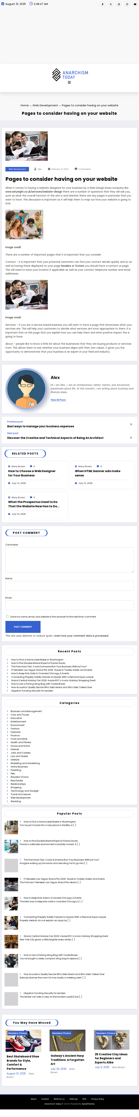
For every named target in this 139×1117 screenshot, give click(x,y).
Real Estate (17, 780)
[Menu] (69, 82)
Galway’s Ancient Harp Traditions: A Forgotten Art (23, 1060)
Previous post (15, 421)
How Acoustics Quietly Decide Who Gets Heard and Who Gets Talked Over (51, 687)
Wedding (16, 801)
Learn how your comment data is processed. (81, 636)
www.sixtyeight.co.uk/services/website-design (33, 191)
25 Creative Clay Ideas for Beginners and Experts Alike (67, 1058)
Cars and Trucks (20, 714)
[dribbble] (119, 4)
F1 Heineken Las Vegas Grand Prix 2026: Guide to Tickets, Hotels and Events (51, 669)
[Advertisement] (69, 37)
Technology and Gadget (24, 790)
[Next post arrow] (131, 438)
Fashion (15, 728)
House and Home (20, 745)
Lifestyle (15, 759)
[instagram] (127, 4)
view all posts (58, 400)
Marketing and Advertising (25, 763)
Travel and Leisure (21, 794)
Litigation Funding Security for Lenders (32, 690)
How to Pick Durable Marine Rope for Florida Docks (38, 663)
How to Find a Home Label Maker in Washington (37, 659)
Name (8, 578)
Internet (15, 749)
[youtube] (135, 4)
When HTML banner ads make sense (97, 473)
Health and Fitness (21, 742)
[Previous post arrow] (131, 424)
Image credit (13, 247)
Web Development (17, 169)
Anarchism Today (53, 1099)
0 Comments (84, 169)
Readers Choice (19, 776)
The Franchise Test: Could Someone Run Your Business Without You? (49, 666)
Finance (15, 735)
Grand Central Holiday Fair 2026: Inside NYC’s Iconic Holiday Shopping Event (53, 680)
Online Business (19, 766)
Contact (45, 1094)
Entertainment (18, 721)
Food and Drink (19, 738)
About (33, 1094)
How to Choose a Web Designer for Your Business (32, 473)
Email (8, 597)
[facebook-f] (102, 4)
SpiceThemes (88, 1099)
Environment (17, 725)
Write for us (59, 1094)
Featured (15, 732)
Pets (13, 773)
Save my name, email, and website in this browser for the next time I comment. (53, 616)
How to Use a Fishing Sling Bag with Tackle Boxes (38, 683)
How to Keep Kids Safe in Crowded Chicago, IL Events (40, 673)
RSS (84, 1094)
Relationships (18, 784)
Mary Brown (18, 466)
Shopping (16, 787)
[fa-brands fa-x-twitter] (110, 4)
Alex (40, 169)
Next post (12, 433)
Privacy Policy (97, 1094)
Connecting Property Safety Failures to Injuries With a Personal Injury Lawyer (52, 677)
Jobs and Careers (21, 752)
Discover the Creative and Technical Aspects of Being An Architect (55, 438)
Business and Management (26, 711)
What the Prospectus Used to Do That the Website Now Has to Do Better (33, 504)
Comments (11, 544)
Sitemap (74, 1094)
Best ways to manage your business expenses (40, 426)
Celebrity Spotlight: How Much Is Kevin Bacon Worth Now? (109, 1058)
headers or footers (72, 266)
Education (16, 718)
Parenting (16, 770)
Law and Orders (19, 756)
